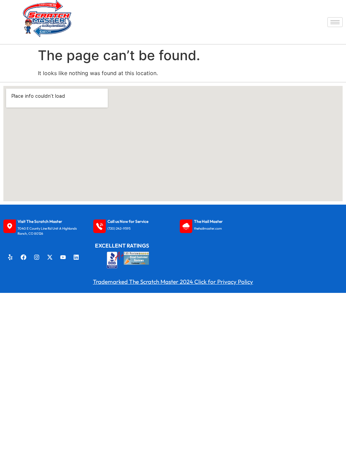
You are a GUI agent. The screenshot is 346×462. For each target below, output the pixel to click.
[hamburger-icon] (335, 22)
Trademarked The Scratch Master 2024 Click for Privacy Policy (173, 281)
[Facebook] (23, 257)
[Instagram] (37, 257)
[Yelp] (10, 257)
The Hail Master (208, 221)
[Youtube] (63, 257)
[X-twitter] (50, 257)
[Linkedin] (76, 257)
